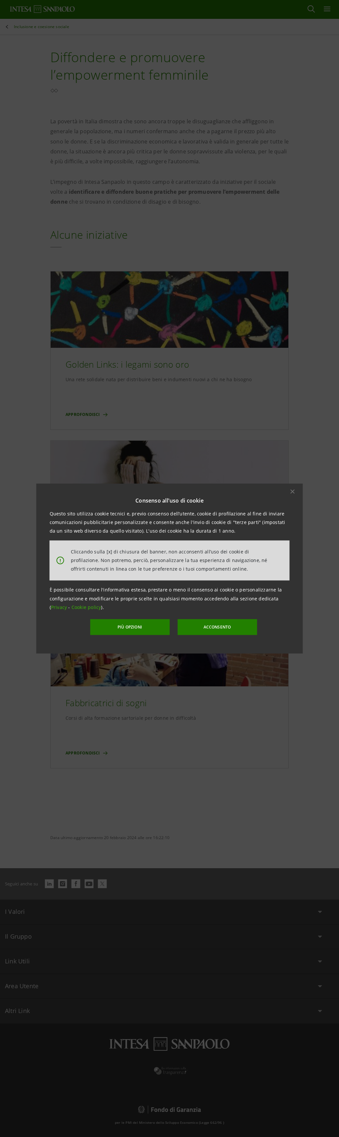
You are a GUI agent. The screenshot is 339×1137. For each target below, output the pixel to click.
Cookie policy (86, 607)
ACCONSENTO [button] (217, 627)
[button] (292, 491)
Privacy (60, 607)
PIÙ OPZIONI (130, 627)
